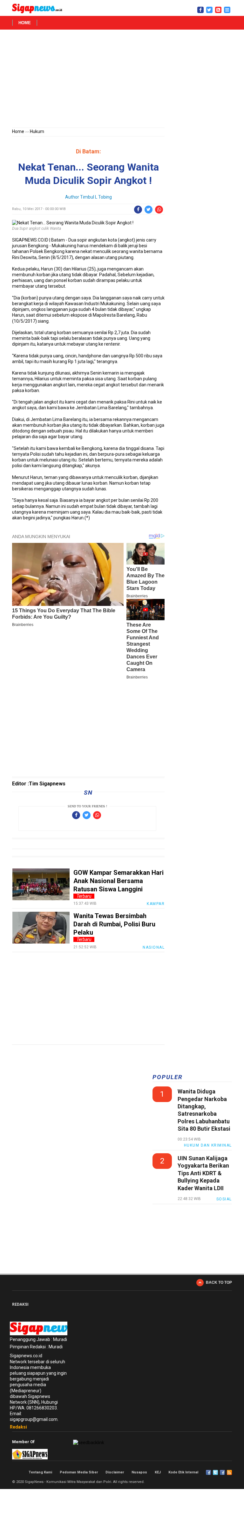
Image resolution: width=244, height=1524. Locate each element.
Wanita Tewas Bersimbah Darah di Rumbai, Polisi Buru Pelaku (114, 924)
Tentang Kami (40, 1472)
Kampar (156, 904)
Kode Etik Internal (183, 1472)
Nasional (154, 947)
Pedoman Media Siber (79, 1472)
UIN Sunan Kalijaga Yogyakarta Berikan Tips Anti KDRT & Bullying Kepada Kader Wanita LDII (203, 1173)
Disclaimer (114, 1472)
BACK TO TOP (219, 1282)
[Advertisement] (122, 79)
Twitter (215, 1472)
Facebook (208, 1472)
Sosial (224, 1199)
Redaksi (18, 1426)
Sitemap (222, 1472)
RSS (229, 1472)
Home (24, 22)
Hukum (37, 131)
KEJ (158, 1472)
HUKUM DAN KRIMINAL (208, 1145)
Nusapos (139, 1472)
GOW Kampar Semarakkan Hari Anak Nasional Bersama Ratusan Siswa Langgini (118, 881)
